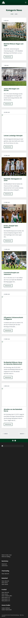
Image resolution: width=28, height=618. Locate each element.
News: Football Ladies (7, 595)
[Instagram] (15, 440)
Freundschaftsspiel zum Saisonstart (11, 273)
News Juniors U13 (6, 600)
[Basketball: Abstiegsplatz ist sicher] (14, 166)
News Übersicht (5, 573)
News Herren (5, 582)
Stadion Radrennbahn (7, 609)
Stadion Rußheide (6, 608)
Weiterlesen (8, 57)
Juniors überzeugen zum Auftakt (11, 89)
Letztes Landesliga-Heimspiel (13, 136)
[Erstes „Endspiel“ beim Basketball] (14, 213)
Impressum (4, 564)
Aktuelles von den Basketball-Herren (13, 410)
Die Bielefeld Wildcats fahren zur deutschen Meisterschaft (13, 363)
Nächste (22, 433)
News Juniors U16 (6, 599)
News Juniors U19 (6, 597)
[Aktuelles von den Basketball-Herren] (14, 397)
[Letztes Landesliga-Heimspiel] (14, 123)
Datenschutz (5, 565)
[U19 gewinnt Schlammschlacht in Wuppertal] (14, 305)
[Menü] (25, 2)
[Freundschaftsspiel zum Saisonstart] (14, 260)
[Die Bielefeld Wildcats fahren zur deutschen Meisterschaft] (14, 350)
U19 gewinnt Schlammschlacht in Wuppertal (13, 318)
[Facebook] (12, 440)
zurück (5, 433)
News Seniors (5, 594)
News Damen (5, 584)
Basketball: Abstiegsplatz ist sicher (13, 179)
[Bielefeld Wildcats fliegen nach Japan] (14, 31)
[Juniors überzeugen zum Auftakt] (14, 76)
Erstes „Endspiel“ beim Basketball (11, 226)
